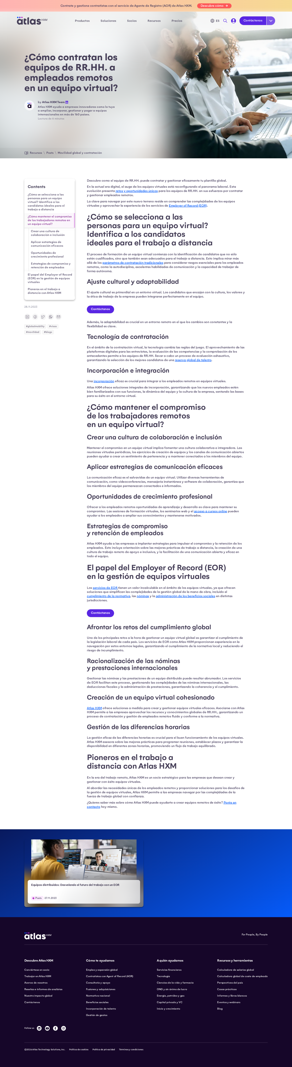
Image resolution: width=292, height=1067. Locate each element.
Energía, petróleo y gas (170, 995)
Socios (132, 21)
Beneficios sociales (97, 1002)
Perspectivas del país (230, 982)
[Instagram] (63, 1028)
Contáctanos (100, 309)
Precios (177, 21)
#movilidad (32, 332)
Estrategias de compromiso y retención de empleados (51, 265)
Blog (219, 1008)
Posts (50, 153)
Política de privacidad (103, 1049)
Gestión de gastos (96, 1015)
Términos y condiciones (131, 1049)
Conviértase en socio (36, 969)
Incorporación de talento (101, 1008)
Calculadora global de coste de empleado (242, 976)
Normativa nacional (98, 995)
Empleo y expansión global (102, 969)
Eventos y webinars (228, 1002)
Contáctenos (253, 20)
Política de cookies (78, 1049)
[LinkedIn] (39, 1028)
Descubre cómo (212, 6)
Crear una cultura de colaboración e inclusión (48, 233)
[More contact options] (271, 20)
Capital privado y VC (169, 1002)
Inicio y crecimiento (168, 1008)
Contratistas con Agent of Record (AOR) (109, 976)
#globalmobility (35, 326)
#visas (53, 326)
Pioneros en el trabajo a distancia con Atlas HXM (44, 291)
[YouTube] (47, 1028)
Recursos (36, 153)
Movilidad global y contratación (80, 153)
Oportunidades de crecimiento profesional (47, 254)
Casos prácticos (226, 989)
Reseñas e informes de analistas (43, 989)
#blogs (48, 332)
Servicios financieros (169, 969)
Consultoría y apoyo (98, 982)
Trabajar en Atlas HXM (37, 976)
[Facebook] (55, 1028)
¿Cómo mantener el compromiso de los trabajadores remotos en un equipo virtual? (50, 220)
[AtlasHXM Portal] (233, 20)
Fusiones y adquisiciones (100, 989)
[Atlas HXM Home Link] (32, 21)
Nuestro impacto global (38, 995)
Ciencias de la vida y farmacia (175, 982)
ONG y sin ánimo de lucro (172, 989)
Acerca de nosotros (35, 982)
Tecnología (163, 976)
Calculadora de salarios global (235, 969)
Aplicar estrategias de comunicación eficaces (47, 244)
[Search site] (225, 20)
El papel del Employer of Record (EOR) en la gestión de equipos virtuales (50, 278)
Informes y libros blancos (232, 995)
